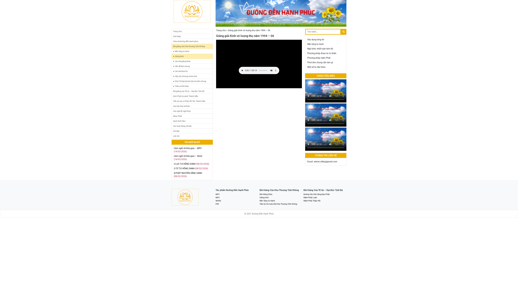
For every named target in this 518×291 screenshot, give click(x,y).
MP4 (217, 197)
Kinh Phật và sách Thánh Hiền (185, 96)
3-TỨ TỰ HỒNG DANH (184, 168)
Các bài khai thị (181, 71)
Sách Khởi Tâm (179, 121)
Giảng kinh (179, 56)
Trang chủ (221, 30)
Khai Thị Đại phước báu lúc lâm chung (190, 81)
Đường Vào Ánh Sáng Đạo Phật (317, 194)
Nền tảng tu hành (182, 51)
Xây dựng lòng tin (315, 39)
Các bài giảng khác (183, 61)
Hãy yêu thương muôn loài (186, 76)
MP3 (217, 194)
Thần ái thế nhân (182, 86)
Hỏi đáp (176, 131)
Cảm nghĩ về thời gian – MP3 (188, 148)
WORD (218, 201)
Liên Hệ (176, 136)
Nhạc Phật (177, 116)
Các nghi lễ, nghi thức (182, 111)
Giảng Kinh (264, 197)
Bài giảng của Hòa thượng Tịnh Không (189, 46)
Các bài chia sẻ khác (181, 106)
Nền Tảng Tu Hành (267, 201)
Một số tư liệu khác (316, 67)
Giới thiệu (177, 36)
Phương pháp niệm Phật (318, 58)
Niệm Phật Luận (310, 197)
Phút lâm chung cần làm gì (320, 62)
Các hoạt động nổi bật (182, 126)
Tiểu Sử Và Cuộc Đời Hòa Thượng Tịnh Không (278, 204)
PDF (217, 204)
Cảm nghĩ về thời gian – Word (188, 156)
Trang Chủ (177, 31)
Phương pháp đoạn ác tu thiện (321, 53)
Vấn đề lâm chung (182, 66)
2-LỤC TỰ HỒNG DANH (185, 164)
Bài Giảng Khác (266, 194)
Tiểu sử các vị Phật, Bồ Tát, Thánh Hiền (189, 101)
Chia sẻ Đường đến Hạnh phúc (185, 41)
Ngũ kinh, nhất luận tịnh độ (320, 48)
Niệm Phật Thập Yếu (312, 201)
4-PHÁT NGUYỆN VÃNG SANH (188, 173)
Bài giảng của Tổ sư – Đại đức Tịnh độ (188, 91)
